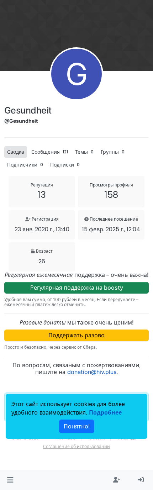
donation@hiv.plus (91, 371)
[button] (10, 480)
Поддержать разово (76, 335)
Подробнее (105, 412)
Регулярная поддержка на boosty (76, 287)
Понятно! (77, 426)
